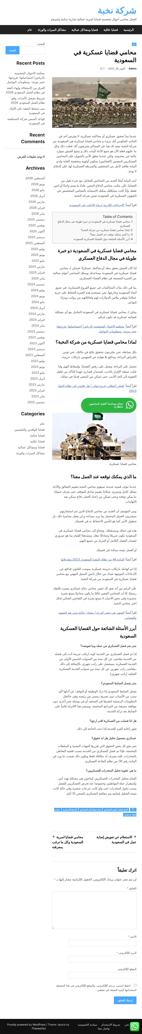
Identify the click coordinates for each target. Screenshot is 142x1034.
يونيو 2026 (38, 184)
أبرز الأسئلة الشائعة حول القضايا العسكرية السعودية (102, 239)
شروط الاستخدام (111, 1024)
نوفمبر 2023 (36, 337)
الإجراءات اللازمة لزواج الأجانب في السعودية (96, 205)
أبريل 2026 (37, 196)
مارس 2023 (37, 384)
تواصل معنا (104, 1028)
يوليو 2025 (38, 249)
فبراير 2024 (37, 319)
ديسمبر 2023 (36, 331)
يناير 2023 (38, 396)
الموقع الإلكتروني (127, 968)
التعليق (131, 888)
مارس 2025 (37, 266)
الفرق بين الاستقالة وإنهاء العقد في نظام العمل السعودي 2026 (25, 90)
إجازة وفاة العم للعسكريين (90, 809)
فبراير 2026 (37, 207)
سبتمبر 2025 (36, 237)
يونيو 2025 (38, 255)
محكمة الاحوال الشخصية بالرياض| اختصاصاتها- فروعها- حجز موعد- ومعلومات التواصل (26, 77)
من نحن (129, 1024)
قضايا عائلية (111, 29)
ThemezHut (39, 1028)
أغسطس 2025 (35, 243)
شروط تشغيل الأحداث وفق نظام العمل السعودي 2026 (28, 100)
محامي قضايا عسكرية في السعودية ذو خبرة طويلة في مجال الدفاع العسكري (94, 223)
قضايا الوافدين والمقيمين (29, 429)
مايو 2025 (38, 260)
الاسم (132, 936)
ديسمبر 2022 (36, 402)
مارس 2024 (37, 314)
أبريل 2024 (37, 308)
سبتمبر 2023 (36, 349)
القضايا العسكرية (70, 809)
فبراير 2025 (37, 272)
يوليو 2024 (38, 290)
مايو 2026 (38, 190)
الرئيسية (129, 29)
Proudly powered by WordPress (26, 1024)
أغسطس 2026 (35, 178)
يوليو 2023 (38, 361)
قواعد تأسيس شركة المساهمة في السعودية (26, 121)
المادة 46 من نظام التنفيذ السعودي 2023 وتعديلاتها (92, 559)
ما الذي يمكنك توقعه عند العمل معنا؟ (110, 234)
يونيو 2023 (38, 367)
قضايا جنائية (37, 435)
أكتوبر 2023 (37, 343)
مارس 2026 (37, 202)
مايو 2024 (38, 302)
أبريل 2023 (37, 378)
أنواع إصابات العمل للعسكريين (116, 809)
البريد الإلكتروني (126, 952)
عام (30, 29)
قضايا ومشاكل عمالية (85, 29)
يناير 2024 (38, 325)
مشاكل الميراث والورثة (52, 29)
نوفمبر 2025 (36, 225)
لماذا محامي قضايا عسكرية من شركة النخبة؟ (105, 230)
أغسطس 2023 (35, 355)
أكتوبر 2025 (37, 231)
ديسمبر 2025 (36, 219)
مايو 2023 (38, 372)
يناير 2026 (38, 213)
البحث (41, 44)
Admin (132, 68)
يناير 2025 (38, 278)
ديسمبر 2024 (36, 284)
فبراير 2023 (37, 390)
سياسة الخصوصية (87, 1024)
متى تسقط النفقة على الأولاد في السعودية (27, 111)
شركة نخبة (117, 10)
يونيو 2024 (38, 296)
